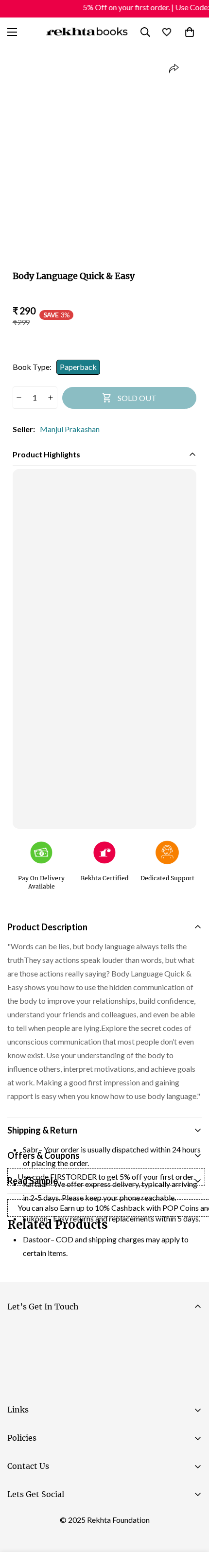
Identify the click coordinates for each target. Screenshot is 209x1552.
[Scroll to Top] (191, 1500)
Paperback (78, 366)
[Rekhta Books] (87, 32)
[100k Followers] (48, 1518)
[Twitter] (77, 1518)
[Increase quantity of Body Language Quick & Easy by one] (51, 397)
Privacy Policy (99, 1386)
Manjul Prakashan (70, 429)
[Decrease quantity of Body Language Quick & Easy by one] (19, 397)
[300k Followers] (19, 1518)
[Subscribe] (190, 1359)
